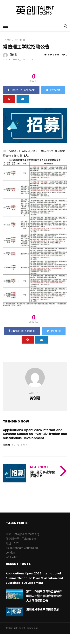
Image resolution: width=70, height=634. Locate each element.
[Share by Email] (23, 99)
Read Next (39, 467)
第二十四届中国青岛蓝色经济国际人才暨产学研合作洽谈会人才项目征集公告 (44, 596)
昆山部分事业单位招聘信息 (42, 474)
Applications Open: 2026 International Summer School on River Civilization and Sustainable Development (35, 434)
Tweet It (55, 90)
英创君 (13, 54)
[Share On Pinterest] (9, 99)
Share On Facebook (23, 90)
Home (7, 40)
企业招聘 (20, 40)
